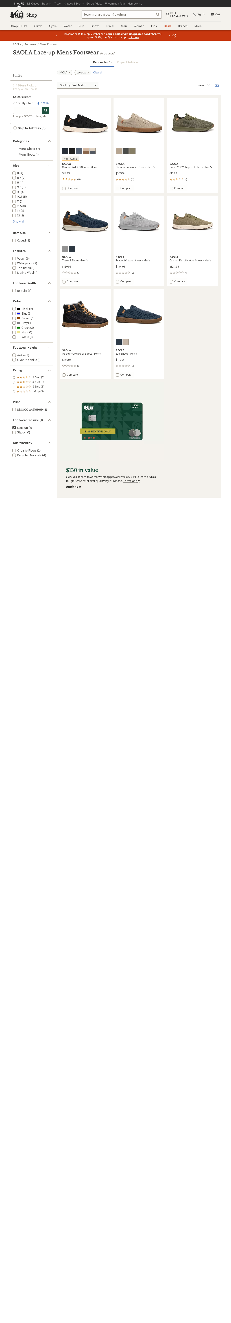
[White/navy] (93, 151)
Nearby (44, 102)
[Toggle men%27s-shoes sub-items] (15, 149)
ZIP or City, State (23, 103)
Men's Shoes (27, 148)
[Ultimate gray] (65, 249)
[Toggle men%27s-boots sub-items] (15, 155)
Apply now (73, 486)
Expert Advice (127, 62)
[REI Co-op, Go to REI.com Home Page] (16, 14)
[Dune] (119, 151)
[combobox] (122, 14)
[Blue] (65, 151)
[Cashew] (86, 151)
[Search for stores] (45, 110)
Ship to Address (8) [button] (31, 128)
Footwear (30, 44)
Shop (31, 15)
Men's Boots (27, 154)
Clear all (98, 72)
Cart (217, 14)
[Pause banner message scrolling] (173, 35)
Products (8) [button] (102, 62)
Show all (18, 221)
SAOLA (17, 44)
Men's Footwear (49, 44)
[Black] (72, 151)
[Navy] (79, 151)
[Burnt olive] (132, 151)
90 (217, 85)
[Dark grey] (126, 151)
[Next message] (169, 35)
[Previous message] (57, 35)
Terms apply (131, 480)
